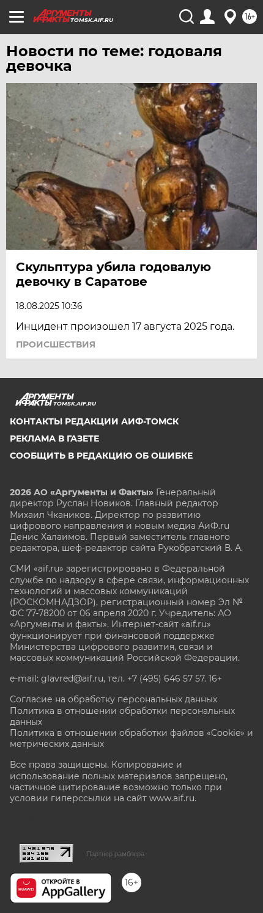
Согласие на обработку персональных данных (113, 699)
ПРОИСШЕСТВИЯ (55, 344)
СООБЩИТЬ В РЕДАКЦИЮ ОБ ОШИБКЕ (101, 455)
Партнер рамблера (115, 853)
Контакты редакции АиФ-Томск (94, 421)
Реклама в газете (54, 438)
